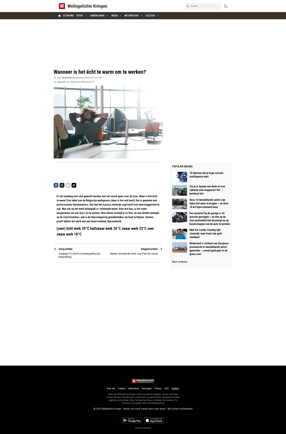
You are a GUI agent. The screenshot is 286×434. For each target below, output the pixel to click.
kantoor (107, 204)
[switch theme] (226, 6)
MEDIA (114, 15)
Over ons (111, 388)
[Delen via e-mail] (68, 185)
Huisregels (147, 388)
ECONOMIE (68, 15)
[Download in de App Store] (154, 420)
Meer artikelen (179, 261)
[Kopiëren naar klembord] (74, 185)
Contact (121, 388)
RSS (167, 388)
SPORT (79, 15)
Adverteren (133, 388)
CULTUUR (150, 15)
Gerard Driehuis (68, 77)
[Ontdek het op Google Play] (132, 420)
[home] (59, 15)
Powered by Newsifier (143, 428)
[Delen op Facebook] (56, 185)
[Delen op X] (62, 185)
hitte (135, 196)
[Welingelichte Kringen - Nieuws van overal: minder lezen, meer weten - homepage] (83, 6)
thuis (82, 212)
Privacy (158, 388)
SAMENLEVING (97, 15)
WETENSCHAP (132, 15)
